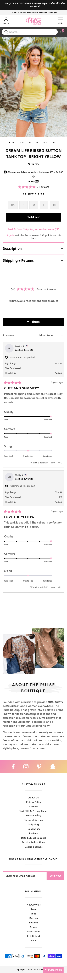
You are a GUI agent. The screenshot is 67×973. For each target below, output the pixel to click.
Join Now (55, 875)
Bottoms (33, 922)
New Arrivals (34, 904)
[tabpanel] (33, 87)
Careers (33, 806)
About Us (33, 797)
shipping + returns (18, 260)
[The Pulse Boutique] (33, 21)
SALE (33, 940)
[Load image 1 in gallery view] (33, 87)
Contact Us (33, 829)
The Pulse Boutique (42, 969)
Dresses (33, 918)
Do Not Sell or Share (33, 842)
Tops (33, 913)
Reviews (33, 833)
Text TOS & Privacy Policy (33, 811)
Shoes (33, 927)
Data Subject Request (33, 838)
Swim (33, 909)
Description (12, 248)
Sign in (10, 235)
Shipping (33, 824)
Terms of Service (33, 820)
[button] (33, 187)
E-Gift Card (33, 936)
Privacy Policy (33, 815)
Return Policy (33, 802)
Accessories (33, 931)
